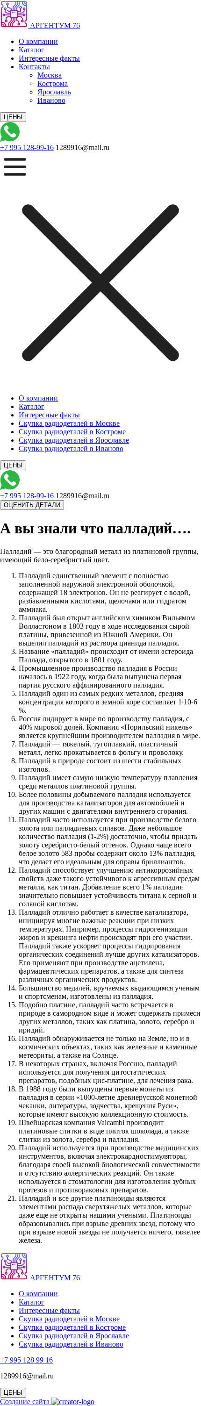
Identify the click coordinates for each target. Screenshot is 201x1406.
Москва (49, 75)
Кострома (52, 83)
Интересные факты (49, 58)
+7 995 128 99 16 (26, 1360)
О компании (38, 41)
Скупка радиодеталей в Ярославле (74, 440)
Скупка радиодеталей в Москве (69, 423)
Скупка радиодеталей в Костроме (72, 432)
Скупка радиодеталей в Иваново (71, 448)
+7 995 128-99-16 (27, 147)
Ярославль (54, 92)
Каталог (31, 50)
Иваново (51, 100)
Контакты (34, 67)
